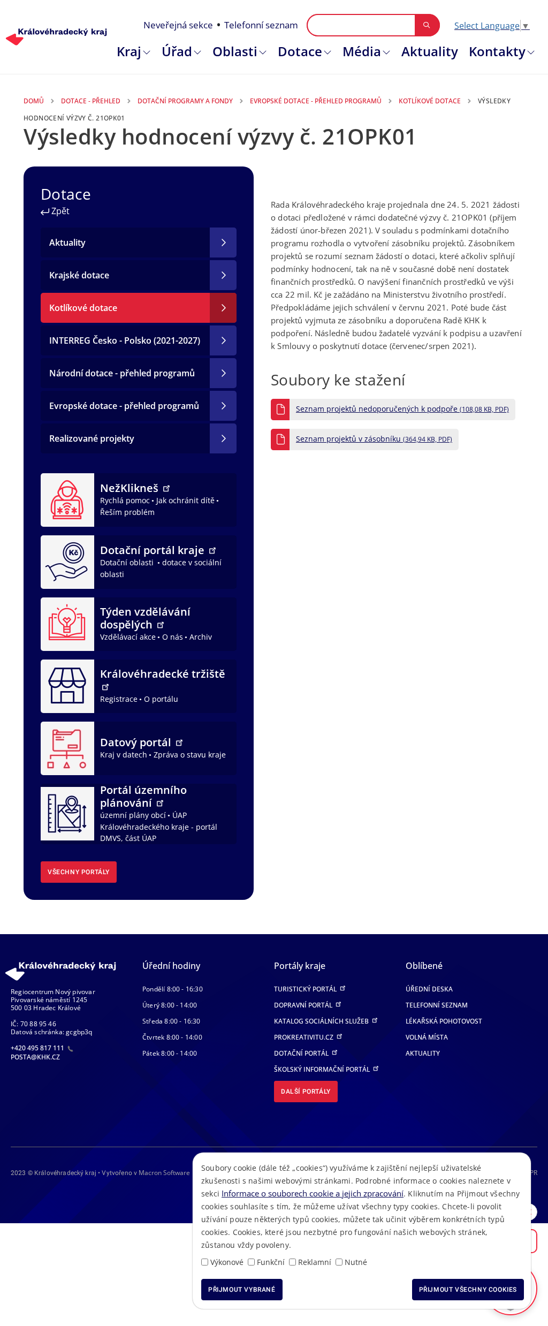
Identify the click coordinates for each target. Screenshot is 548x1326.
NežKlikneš (130, 488)
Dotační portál (302, 1053)
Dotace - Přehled (90, 100)
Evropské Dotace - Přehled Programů (316, 100)
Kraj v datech (123, 754)
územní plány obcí (133, 815)
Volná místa (427, 1037)
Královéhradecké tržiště (162, 673)
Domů (34, 100)
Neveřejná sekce (178, 25)
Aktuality (429, 51)
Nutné (356, 1262)
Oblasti (234, 51)
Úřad (177, 51)
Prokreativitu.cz (304, 1037)
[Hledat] (427, 25)
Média (361, 51)
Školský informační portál (322, 1069)
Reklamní (314, 1262)
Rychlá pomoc (125, 500)
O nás (172, 637)
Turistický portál (306, 989)
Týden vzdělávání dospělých (145, 618)
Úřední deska (429, 989)
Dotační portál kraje (153, 550)
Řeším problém (127, 512)
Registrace (119, 699)
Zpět (59, 211)
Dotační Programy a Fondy (185, 100)
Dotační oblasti (128, 562)
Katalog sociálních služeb (322, 1021)
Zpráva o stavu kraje (190, 754)
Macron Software (164, 1172)
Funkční (271, 1262)
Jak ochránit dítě (185, 500)
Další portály (306, 1091)
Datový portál (137, 742)
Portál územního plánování (143, 796)
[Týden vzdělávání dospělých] (67, 623)
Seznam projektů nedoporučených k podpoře (402, 409)
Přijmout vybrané (242, 1289)
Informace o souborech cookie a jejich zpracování (313, 1193)
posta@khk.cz (35, 1057)
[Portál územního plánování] (67, 813)
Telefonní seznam (261, 25)
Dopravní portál (304, 1005)
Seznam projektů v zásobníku (374, 439)
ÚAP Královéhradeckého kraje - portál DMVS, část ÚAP (158, 826)
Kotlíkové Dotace (430, 100)
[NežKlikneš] (67, 499)
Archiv (200, 637)
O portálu (161, 699)
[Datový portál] (67, 747)
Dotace (300, 51)
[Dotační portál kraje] (67, 561)
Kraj (129, 51)
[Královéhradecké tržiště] (67, 685)
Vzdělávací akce (128, 637)
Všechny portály (79, 872)
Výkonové (226, 1262)
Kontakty (497, 51)
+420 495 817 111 (38, 1047)
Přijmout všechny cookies (468, 1289)
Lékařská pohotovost (444, 1021)
